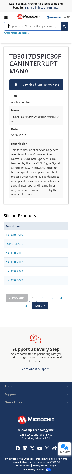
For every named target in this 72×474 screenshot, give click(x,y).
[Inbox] (68, 17)
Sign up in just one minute (41, 7)
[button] (36, 84)
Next (38, 306)
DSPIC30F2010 (14, 244)
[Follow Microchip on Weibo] (54, 449)
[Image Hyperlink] (28, 19)
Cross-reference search (16, 32)
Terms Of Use (23, 465)
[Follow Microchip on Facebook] (17, 449)
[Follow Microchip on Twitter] (32, 449)
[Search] (64, 26)
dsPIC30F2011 (14, 253)
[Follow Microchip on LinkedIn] (25, 449)
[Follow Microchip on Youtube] (39, 449)
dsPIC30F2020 (14, 271)
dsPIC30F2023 (14, 280)
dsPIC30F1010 (14, 234)
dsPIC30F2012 (14, 262)
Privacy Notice (40, 465)
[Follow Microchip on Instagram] (47, 449)
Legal (53, 465)
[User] (56, 17)
